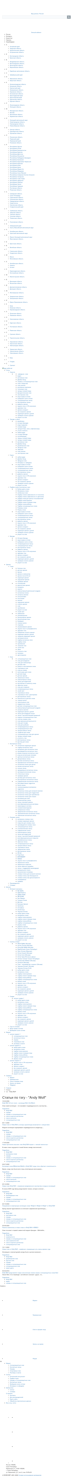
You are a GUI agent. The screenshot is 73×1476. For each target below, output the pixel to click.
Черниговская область (17, 351)
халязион (20, 653)
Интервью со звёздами (24, 463)
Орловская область (16, 133)
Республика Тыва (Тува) (17, 178)
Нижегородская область (17, 122)
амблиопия (20, 613)
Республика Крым (15, 167)
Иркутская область (15, 80)
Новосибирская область (17, 126)
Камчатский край (15, 88)
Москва (12, 112)
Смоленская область (16, 205)
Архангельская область (17, 50)
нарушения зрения (23, 579)
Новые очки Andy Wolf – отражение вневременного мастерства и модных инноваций (28, 1186)
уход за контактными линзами (26, 755)
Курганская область (16, 99)
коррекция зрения (23, 578)
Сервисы (9, 1076)
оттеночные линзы (23, 774)
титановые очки (22, 389)
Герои (12, 455)
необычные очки (22, 493)
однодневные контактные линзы (27, 770)
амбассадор (21, 432)
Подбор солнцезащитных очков (27, 506)
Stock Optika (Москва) (24, 943)
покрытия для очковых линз (26, 823)
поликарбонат (21, 879)
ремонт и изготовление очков (26, 666)
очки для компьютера (24, 662)
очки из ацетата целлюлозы (14, 1116)
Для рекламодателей (16, 1397)
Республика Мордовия (17, 171)
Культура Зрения (22, 904)
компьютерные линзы (24, 679)
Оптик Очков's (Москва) (24, 953)
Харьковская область (16, 342)
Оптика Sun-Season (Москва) (26, 960)
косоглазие (20, 598)
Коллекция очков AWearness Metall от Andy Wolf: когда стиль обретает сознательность (29, 1166)
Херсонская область (16, 344)
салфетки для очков (23, 732)
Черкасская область (16, 349)
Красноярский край (16, 97)
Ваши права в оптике (16, 1028)
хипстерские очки (22, 395)
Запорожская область (16, 298)
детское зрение (22, 570)
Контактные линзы (15, 744)
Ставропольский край (16, 207)
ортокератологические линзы (26, 772)
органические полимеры (25, 872)
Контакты (13, 1395)
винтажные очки (22, 378)
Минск (12, 257)
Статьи (8, 1374)
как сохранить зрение (24, 412)
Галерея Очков (22, 900)
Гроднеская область (16, 253)
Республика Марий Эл (17, 169)
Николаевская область (17, 319)
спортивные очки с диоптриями (27, 695)
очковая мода (21, 427)
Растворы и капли (15, 1373)
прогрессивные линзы (24, 730)
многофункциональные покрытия (27, 838)
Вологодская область (16, 65)
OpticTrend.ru (21, 893)
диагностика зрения (23, 585)
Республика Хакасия (16, 182)
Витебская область (16, 247)
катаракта (20, 587)
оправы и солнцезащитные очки (27, 381)
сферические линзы (23, 849)
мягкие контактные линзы (25, 766)
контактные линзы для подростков (28, 793)
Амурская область (15, 48)
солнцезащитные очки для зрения (28, 734)
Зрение (8, 564)
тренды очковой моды (24, 391)
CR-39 (19, 853)
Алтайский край (15, 46)
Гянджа (12, 361)
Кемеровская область (16, 90)
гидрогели (20, 789)
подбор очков (21, 642)
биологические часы (23, 619)
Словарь (12, 885)
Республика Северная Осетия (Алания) (22, 175)
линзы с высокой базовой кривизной (28, 715)
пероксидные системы (24, 806)
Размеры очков (22, 508)
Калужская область (16, 86)
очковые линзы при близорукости (27, 876)
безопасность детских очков (26, 698)
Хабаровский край (15, 226)
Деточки (19, 902)
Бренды (12, 536)
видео (19, 376)
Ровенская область (16, 330)
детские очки (21, 664)
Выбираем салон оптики (17, 1030)
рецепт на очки (22, 417)
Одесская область (15, 323)
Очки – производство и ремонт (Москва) (29, 964)
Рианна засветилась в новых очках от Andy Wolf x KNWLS (20, 1227)
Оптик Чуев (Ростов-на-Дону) (26, 957)
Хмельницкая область (16, 345)
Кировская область (16, 92)
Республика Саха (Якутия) (18, 173)
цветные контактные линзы (25, 757)
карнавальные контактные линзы (27, 762)
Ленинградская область (17, 105)
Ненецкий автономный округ (19, 120)
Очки (11, 657)
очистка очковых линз (24, 719)
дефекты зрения (22, 404)
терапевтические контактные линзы (28, 813)
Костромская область (16, 94)
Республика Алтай (15, 148)
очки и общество (22, 383)
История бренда (22, 538)
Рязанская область (16, 190)
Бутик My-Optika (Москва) (25, 947)
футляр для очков (23, 742)
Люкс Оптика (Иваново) (24, 951)
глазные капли (22, 623)
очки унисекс (21, 385)
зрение (19, 572)
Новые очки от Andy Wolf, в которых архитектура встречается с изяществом (26, 1125)
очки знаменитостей (12, 1241)
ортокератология (22, 638)
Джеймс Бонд (21, 380)
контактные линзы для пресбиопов (28, 794)
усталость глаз (22, 651)
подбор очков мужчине (24, 917)
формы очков (21, 925)
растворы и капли (19, 1043)
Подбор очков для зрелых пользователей (30, 498)
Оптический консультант (17, 1376)
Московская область (16, 114)
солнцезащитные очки (24, 659)
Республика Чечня (15, 184)
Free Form (20, 855)
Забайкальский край (16, 75)
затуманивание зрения (24, 627)
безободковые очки (12, 1195)
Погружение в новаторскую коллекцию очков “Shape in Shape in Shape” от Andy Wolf (28, 1206)
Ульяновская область (16, 222)
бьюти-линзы (21, 785)
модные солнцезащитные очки (27, 717)
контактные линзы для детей (26, 764)
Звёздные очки (22, 461)
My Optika (20, 891)
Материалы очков (23, 491)
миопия (19, 600)
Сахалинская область (16, 199)
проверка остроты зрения (25, 415)
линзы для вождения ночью (26, 713)
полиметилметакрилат (24, 808)
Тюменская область (16, 218)
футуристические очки (24, 393)
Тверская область (15, 212)
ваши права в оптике (23, 397)
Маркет (8, 1032)
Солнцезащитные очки (17, 1365)
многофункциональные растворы (27, 804)
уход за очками (22, 670)
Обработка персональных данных (20, 1401)
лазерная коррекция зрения (26, 636)
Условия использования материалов (29, 1475)
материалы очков (22, 915)
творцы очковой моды (24, 438)
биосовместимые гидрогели (26, 783)
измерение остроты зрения (26, 632)
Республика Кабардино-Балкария (20, 158)
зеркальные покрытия (24, 864)
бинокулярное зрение (24, 617)
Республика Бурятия (16, 152)
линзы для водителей (24, 681)
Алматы (12, 265)
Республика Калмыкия (17, 160)
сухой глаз (20, 647)
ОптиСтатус (21, 910)
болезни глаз (21, 568)
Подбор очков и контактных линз (20, 487)
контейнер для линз (23, 798)
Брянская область (15, 58)
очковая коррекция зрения (25, 821)
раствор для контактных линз (26, 778)
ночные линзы (21, 768)
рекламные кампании (24, 387)
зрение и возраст (22, 410)
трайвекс (20, 881)
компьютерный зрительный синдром (28, 591)
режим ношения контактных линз (27, 753)
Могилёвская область (16, 259)
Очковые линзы (14, 817)
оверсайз (20, 449)
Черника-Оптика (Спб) (24, 968)
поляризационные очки (24, 728)
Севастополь (14, 203)
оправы (16, 1040)
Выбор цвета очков (23, 489)
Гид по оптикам (14, 1026)
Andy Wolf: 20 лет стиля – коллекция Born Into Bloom (18, 1103)
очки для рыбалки (23, 725)
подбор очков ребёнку (24, 921)
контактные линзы (23, 593)
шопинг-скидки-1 (19, 998)
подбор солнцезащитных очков (27, 923)
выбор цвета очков (23, 913)
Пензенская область (16, 137)
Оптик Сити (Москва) (24, 955)
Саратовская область (16, 197)
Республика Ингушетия (17, 156)
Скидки (12, 996)
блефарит (20, 621)
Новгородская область (17, 124)
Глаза (11, 566)
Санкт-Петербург (15, 195)
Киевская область (15, 308)
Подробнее (5, 1109)
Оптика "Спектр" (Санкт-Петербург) (28, 959)
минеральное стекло (23, 870)
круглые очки (10, 1260)
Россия (37, 14)
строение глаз (21, 645)
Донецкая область (15, 289)
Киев (11, 306)
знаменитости (10, 1237)
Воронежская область (16, 67)
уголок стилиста (22, 430)
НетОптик (20, 906)
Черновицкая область (16, 353)
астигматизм (21, 583)
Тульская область (15, 216)
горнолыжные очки (23, 702)
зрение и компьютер (23, 574)
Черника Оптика (22, 911)
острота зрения (22, 604)
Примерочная (14, 1079)
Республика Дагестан (16, 154)
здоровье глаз (21, 408)
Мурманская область (16, 116)
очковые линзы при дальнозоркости (28, 877)
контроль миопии (22, 595)
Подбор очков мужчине (24, 500)
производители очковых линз (26, 825)
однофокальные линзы (24, 840)
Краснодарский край (16, 95)
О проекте (9, 1393)
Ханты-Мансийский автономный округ (22, 228)
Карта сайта (13, 1399)
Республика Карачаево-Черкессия (20, 161)
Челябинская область (16, 231)
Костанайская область (17, 273)
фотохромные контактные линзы (27, 779)
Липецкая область (15, 107)
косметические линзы (24, 800)
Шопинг (8, 887)
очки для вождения (23, 661)
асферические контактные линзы (27, 781)
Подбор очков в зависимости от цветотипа (30, 496)
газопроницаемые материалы (26, 787)
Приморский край (15, 141)
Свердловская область (17, 201)
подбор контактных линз (25, 640)
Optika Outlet (21, 894)
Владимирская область (17, 62)
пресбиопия (21, 608)
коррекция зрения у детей (25, 413)
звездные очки (21, 447)
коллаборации (21, 436)
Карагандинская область (17, 271)
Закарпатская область (17, 296)
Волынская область (16, 283)
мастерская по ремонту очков (26, 683)
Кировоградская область (17, 310)
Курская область (15, 101)
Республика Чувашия (16, 186)
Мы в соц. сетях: (11, 1403)
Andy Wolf (9, 1110)
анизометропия (22, 615)
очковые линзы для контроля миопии (29, 874)
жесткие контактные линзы (25, 761)
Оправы (12, 1369)
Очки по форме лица (16, 1081)
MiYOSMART (21, 857)
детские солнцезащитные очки (27, 706)
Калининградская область (18, 84)
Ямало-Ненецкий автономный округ (21, 237)
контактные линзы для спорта (26, 796)
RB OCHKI (20, 896)
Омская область (15, 129)
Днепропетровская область (18, 287)
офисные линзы (22, 685)
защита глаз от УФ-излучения (26, 406)
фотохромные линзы (24, 402)
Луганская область (15, 313)
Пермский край (14, 139)
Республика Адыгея (16, 146)
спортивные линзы (23, 693)
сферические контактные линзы (27, 811)
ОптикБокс (20, 908)
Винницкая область (16, 281)
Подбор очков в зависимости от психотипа (30, 495)
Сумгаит (12, 365)
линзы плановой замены (25, 802)
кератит (19, 589)
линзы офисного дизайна (25, 866)
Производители (14, 883)
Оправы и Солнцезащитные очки (20, 1380)
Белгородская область (17, 56)
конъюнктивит (21, 596)
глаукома (20, 625)
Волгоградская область (17, 63)
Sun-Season (21, 898)
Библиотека (9, 1388)
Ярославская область (16, 239)
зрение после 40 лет (23, 576)
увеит (19, 649)
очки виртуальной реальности (26, 721)
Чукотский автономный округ (19, 233)
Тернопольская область (17, 338)
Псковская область (15, 143)
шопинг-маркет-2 (15, 1045)
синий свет (20, 612)
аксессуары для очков (24, 672)
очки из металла (11, 1118)
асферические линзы (24, 830)
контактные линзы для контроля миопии (30, 791)
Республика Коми (15, 165)
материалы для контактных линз (27, 749)
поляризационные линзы (25, 468)
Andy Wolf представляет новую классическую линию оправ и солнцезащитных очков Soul (30, 1273)
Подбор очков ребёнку (24, 504)
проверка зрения (22, 581)
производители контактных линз (27, 751)
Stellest (19, 859)
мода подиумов (22, 425)
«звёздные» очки (22, 374)
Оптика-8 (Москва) (23, 962)
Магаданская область (16, 111)
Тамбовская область (16, 211)
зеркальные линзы (23, 678)
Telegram (13, 1085)
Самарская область (16, 194)
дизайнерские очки (23, 446)
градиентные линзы (23, 704)
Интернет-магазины (16, 889)
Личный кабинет (36, 32)
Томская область (15, 214)
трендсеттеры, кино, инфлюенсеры (28, 429)
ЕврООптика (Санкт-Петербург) (27, 949)
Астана (12, 267)
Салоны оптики (14, 942)
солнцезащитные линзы (24, 400)
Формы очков (21, 510)
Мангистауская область (17, 277)
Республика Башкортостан (18, 150)
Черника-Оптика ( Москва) (25, 966)
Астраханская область (17, 52)
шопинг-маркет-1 (15, 1034)
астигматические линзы (24, 828)
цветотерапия (21, 655)
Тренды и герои (15, 419)
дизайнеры (20, 421)
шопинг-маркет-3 (15, 1060)
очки (18, 606)
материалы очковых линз (25, 819)
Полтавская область (16, 327)
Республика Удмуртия (16, 180)
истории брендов (22, 423)
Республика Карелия (16, 163)
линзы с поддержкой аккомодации (28, 868)
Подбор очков (14, 1378)
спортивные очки (22, 668)
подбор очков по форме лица (26, 919)
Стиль (8, 370)
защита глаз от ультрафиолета (27, 628)
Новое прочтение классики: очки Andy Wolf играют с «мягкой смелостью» (25, 1144)
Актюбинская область (16, 263)
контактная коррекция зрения (26, 745)
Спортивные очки (15, 1371)
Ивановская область (16, 79)
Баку (11, 358)
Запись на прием (15, 1083)
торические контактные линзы (26, 815)
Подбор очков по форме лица (26, 502)
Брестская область (15, 244)
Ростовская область (16, 188)
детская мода (21, 674)
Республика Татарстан (17, 177)
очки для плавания (23, 687)
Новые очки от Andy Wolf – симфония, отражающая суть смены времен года (26, 1249)
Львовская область (15, 315)
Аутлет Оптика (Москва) (24, 945)
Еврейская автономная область (20, 71)
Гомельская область (16, 251)
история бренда (22, 434)
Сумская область (15, 334)
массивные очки (11, 1215)
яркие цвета (10, 1268)
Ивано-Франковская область (19, 302)
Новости (12, 372)
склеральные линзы (23, 810)
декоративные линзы (24, 759)
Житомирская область (17, 293)
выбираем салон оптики (25, 398)
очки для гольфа (22, 723)
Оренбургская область (17, 131)
